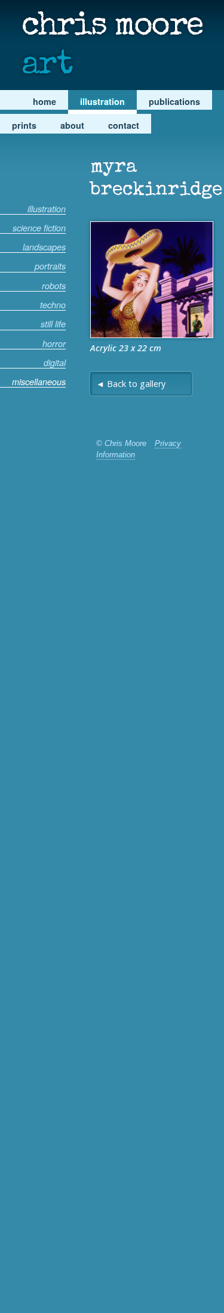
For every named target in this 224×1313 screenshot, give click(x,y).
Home (44, 101)
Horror (54, 344)
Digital (55, 363)
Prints (24, 125)
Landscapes (44, 247)
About (72, 125)
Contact (123, 125)
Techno (53, 305)
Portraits (50, 266)
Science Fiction (39, 228)
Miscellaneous (39, 382)
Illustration (102, 101)
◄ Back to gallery (130, 383)
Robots (54, 286)
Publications (174, 101)
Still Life (53, 324)
